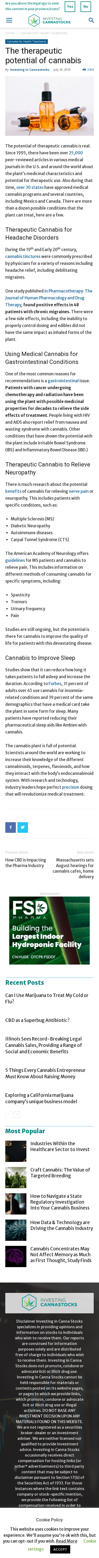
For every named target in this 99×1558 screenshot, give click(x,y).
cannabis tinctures (22, 256)
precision (70, 787)
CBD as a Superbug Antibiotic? (37, 1020)
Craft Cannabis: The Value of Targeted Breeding (60, 1173)
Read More (66, 1541)
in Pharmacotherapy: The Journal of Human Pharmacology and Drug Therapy (48, 297)
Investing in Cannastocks (29, 69)
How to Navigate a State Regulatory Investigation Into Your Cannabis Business (59, 1202)
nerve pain (79, 491)
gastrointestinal (63, 380)
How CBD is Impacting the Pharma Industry (25, 862)
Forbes (55, 683)
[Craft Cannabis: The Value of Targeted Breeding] (15, 1177)
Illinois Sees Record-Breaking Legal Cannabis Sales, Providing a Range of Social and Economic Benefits (43, 1045)
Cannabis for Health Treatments (43, 33)
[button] (91, 20)
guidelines (15, 560)
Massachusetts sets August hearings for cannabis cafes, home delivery (73, 868)
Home (10, 33)
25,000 (76, 152)
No (85, 6)
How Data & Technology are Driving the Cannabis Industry (61, 1225)
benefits (13, 491)
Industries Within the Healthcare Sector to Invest (59, 1146)
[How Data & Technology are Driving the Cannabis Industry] (15, 1230)
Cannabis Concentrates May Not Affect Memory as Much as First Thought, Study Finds (61, 1254)
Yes (70, 6)
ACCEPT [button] (60, 1549)
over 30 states (30, 187)
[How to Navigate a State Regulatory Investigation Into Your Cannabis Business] (15, 1204)
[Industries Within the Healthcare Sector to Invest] (15, 1151)
